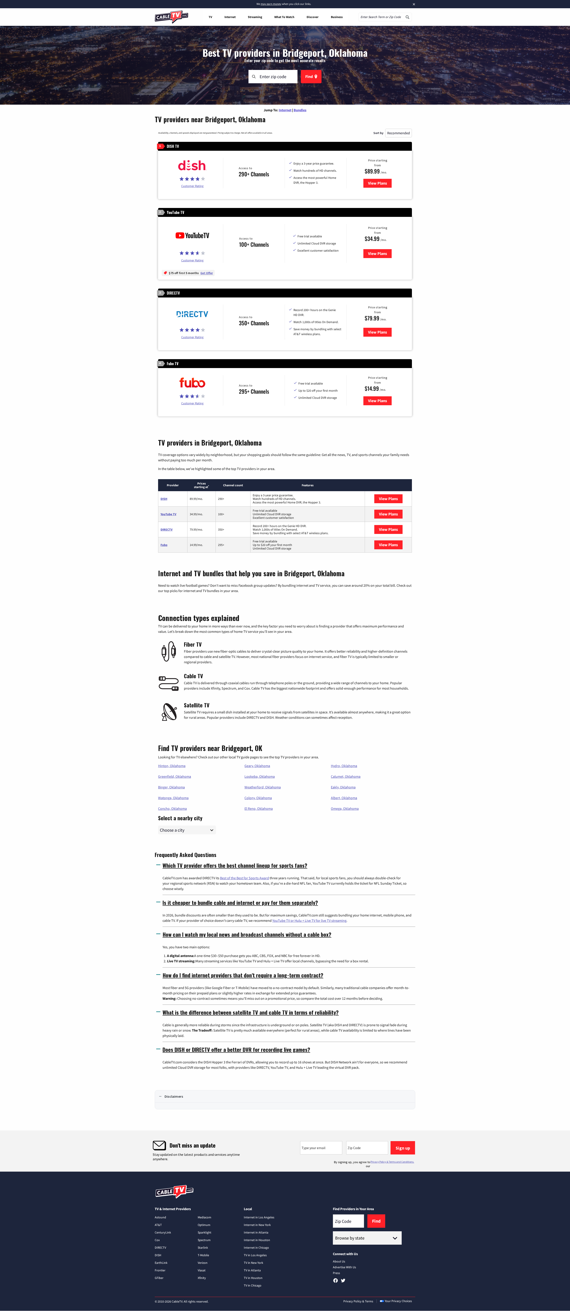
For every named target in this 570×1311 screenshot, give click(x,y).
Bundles (300, 110)
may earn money (271, 4)
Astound (160, 1217)
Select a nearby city (180, 817)
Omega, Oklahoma (345, 808)
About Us (339, 1261)
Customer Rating (192, 186)
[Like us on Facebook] (335, 1282)
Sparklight (204, 1232)
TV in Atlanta (252, 1270)
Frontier (160, 1270)
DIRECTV (167, 529)
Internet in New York (257, 1225)
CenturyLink (163, 1232)
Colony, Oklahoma (258, 798)
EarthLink (161, 1263)
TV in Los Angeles (255, 1255)
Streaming (255, 17)
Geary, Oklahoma (257, 765)
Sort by (378, 133)
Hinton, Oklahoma (171, 765)
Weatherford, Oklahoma (262, 787)
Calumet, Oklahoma (345, 776)
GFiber (159, 1278)
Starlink (203, 1248)
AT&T (158, 1225)
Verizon (203, 1263)
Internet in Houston (257, 1240)
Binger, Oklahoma (171, 787)
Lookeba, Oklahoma (259, 776)
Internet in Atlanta (256, 1232)
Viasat (202, 1270)
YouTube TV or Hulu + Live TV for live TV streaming (309, 920)
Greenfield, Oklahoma (174, 776)
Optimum (204, 1225)
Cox (157, 1240)
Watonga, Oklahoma (173, 798)
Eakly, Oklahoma (343, 787)
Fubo (164, 545)
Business (337, 17)
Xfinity (202, 1278)
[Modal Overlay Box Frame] (285, 1151)
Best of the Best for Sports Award (244, 878)
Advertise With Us (344, 1267)
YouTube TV (168, 514)
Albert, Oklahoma (344, 798)
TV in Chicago (252, 1285)
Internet (230, 17)
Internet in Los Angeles (259, 1217)
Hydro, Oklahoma (344, 765)
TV (210, 17)
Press (336, 1273)
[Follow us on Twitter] (343, 1282)
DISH (164, 499)
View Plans (380, 183)
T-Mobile (203, 1255)
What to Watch (284, 17)
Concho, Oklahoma (172, 808)
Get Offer (206, 273)
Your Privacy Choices (398, 1301)
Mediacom (204, 1217)
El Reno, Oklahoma (258, 808)
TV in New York (253, 1263)
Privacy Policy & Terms (358, 1301)
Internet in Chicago (256, 1248)
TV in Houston (253, 1278)
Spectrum (204, 1240)
